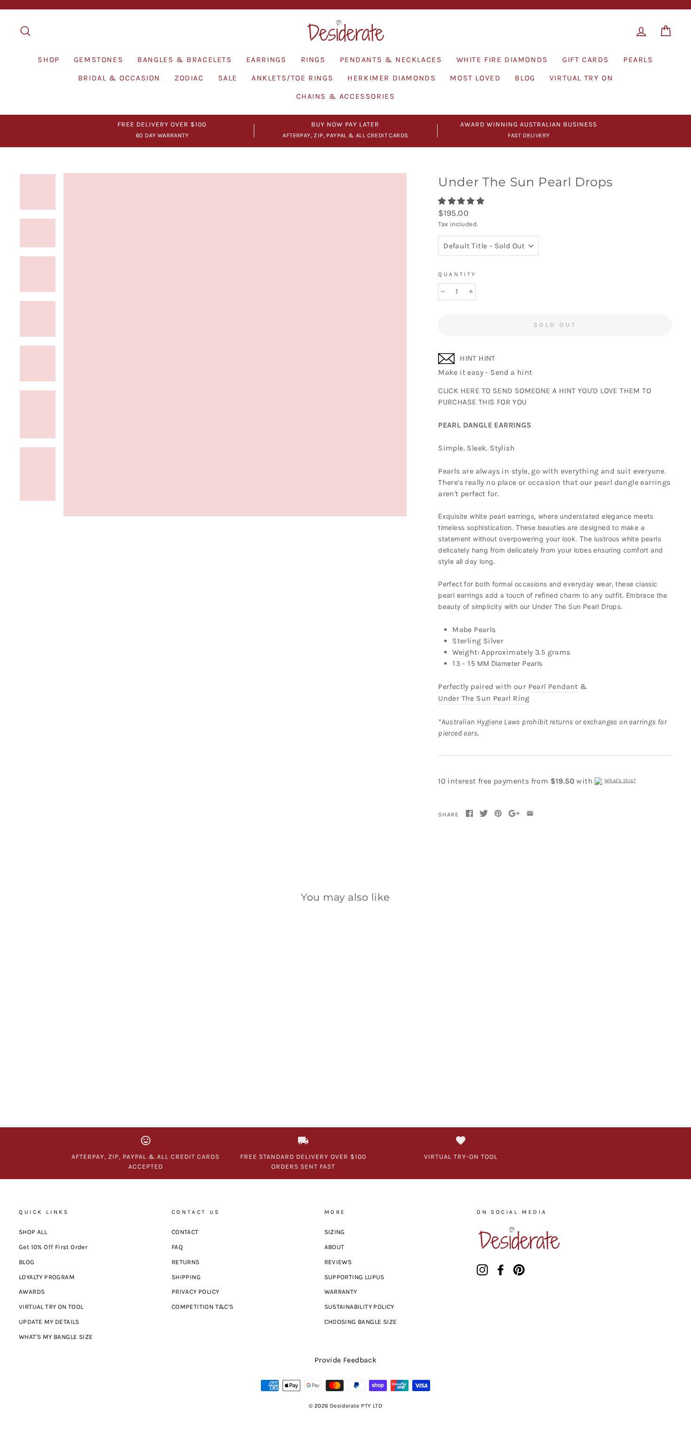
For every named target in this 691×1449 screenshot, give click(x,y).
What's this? (620, 780)
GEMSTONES (98, 59)
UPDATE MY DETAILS (49, 1321)
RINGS (313, 59)
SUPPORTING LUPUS (354, 1277)
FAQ (177, 1247)
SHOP (48, 59)
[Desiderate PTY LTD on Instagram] (482, 1269)
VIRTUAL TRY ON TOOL (51, 1306)
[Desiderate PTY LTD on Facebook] (500, 1269)
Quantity (457, 274)
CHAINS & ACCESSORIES (345, 96)
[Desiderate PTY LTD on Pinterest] (519, 1269)
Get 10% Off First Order (53, 1247)
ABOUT (334, 1247)
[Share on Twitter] (483, 814)
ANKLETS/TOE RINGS (292, 77)
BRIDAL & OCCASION (119, 77)
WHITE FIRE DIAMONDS (502, 59)
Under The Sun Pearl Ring (484, 698)
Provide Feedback (345, 1359)
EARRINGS (266, 59)
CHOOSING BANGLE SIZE (360, 1321)
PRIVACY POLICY (196, 1291)
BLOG (525, 77)
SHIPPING (186, 1277)
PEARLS (638, 59)
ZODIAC (189, 77)
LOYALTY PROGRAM (47, 1277)
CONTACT (185, 1231)
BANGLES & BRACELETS (184, 59)
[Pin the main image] (498, 814)
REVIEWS (338, 1262)
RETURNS (186, 1262)
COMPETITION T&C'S (203, 1306)
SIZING (334, 1231)
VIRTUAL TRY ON (581, 77)
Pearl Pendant (553, 686)
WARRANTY (340, 1291)
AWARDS (32, 1291)
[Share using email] (530, 814)
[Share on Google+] (514, 814)
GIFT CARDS (585, 59)
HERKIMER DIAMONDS (391, 77)
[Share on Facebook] (469, 814)
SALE (227, 77)
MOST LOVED (475, 77)
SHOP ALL (33, 1231)
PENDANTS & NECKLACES (391, 59)
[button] (462, 201)
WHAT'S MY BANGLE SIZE (56, 1336)
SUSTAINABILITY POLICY (359, 1306)
